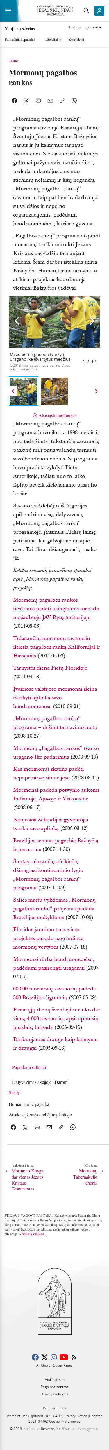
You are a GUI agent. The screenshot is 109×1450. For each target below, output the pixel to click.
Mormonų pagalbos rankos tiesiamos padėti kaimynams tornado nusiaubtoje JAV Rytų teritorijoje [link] (56, 608)
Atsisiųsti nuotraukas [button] (57, 415)
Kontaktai (76, 39)
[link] (40, 1082)
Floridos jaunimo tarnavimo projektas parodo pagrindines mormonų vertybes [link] (48, 938)
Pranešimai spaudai (20, 39)
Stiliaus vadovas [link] (33, 1233)
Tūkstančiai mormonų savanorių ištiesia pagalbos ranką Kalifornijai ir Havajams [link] (56, 647)
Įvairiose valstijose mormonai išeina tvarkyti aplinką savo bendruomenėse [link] (55, 697)
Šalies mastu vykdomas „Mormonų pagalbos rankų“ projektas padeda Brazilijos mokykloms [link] (54, 908)
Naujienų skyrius (20, 29)
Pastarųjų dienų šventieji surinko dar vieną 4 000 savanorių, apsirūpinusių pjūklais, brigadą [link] (56, 1018)
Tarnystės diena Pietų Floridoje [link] (50, 668)
